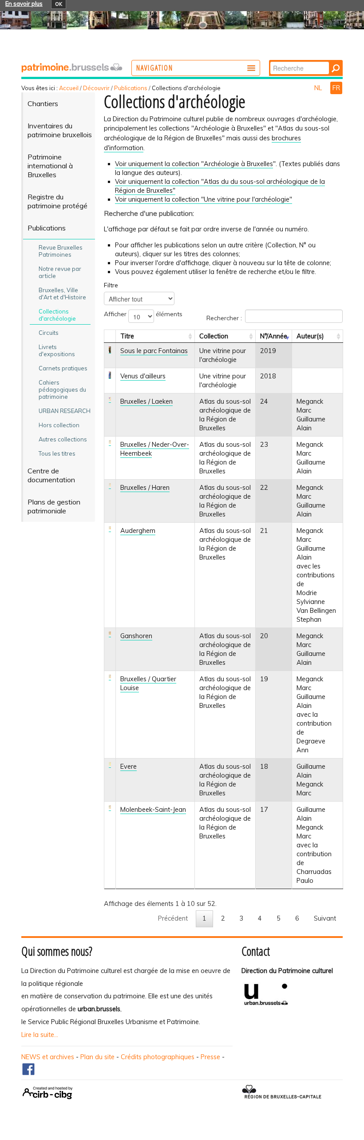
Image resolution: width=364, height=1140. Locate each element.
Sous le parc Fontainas (154, 351)
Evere (128, 767)
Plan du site (97, 1057)
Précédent (173, 918)
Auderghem (137, 531)
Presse (210, 1057)
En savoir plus (24, 3)
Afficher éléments (143, 314)
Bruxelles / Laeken (146, 401)
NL (319, 88)
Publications (130, 87)
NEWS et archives (47, 1057)
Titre (127, 336)
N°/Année (273, 336)
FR (336, 88)
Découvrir (96, 87)
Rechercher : (224, 318)
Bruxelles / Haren (145, 488)
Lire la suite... (39, 1035)
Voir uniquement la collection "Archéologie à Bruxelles (194, 164)
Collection (213, 336)
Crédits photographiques (157, 1057)
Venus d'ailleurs (143, 376)
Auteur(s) (310, 336)
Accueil (69, 87)
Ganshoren (136, 636)
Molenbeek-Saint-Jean (153, 810)
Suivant (325, 918)
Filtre (111, 285)
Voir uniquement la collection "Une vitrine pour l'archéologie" (203, 199)
